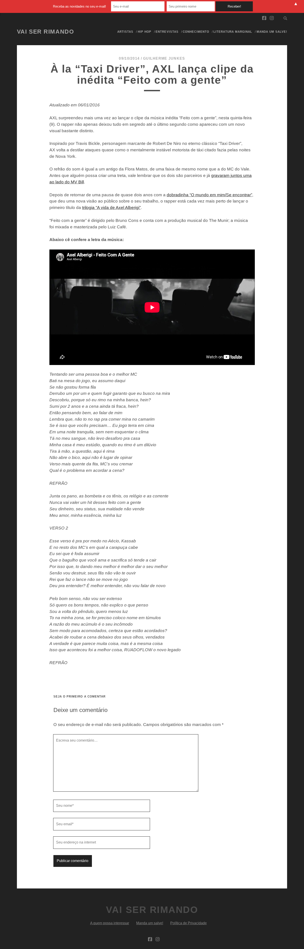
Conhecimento (196, 31)
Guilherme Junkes (164, 58)
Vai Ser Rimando (45, 31)
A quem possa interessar (109, 923)
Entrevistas (167, 31)
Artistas (125, 31)
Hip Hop (144, 31)
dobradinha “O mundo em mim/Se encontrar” (209, 195)
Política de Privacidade (188, 923)
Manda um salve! (272, 31)
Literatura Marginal (232, 31)
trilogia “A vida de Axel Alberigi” (111, 207)
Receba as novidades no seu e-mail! (79, 6)
